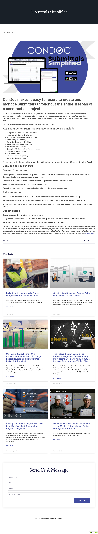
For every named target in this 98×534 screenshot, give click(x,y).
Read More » (10, 307)
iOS (17, 140)
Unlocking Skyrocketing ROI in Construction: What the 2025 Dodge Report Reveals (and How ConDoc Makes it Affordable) (23, 357)
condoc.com (89, 233)
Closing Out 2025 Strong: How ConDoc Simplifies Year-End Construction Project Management (25, 426)
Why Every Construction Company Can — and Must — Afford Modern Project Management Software (72, 426)
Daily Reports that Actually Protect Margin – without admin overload (23, 294)
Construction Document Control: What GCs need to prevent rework (71, 294)
